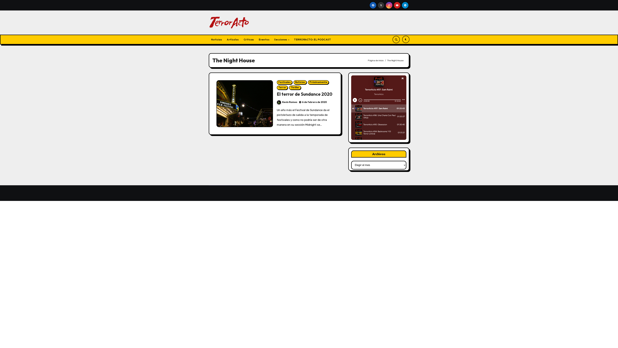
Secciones (281, 39)
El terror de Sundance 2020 (304, 94)
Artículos (233, 39)
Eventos (264, 39)
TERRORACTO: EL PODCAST (312, 39)
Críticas (249, 39)
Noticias (216, 39)
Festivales (284, 82)
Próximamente (318, 82)
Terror (282, 87)
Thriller (295, 87)
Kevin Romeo (289, 102)
